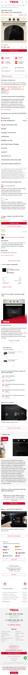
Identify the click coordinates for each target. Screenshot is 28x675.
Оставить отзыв (14, 223)
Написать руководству (14, 653)
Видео (17, 635)
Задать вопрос (14, 503)
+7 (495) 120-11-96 (14, 570)
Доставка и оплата (5, 631)
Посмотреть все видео (14, 536)
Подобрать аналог (14, 50)
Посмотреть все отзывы (14, 226)
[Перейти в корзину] (26, 2)
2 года (20, 58)
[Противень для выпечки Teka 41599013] (5, 361)
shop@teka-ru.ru (14, 647)
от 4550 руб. (8, 63)
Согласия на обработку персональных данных (17, 670)
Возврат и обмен (20, 636)
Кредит (3, 636)
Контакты (18, 638)
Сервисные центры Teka (7, 638)
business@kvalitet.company (14, 650)
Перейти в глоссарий (14, 340)
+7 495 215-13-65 (14, 614)
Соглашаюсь (14, 672)
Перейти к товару (6, 287)
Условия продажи (5, 635)
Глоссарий (18, 631)
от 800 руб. (7, 58)
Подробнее (14, 559)
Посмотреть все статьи (14, 428)
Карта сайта (14, 660)
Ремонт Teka (4, 639)
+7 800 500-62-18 (14, 620)
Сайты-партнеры (20, 639)
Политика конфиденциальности (14, 656)
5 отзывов (10, 15)
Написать (14, 574)
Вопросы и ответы (20, 633)
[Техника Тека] (14, 2)
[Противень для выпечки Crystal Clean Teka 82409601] (5, 353)
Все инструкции (8, 76)
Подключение (4, 633)
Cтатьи (3, 641)
